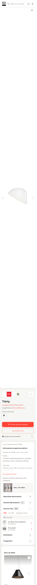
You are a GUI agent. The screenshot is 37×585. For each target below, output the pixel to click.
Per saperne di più (9, 474)
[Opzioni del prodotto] (29, 557)
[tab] (5, 513)
